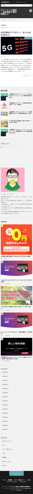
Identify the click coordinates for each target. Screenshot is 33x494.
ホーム (4, 480)
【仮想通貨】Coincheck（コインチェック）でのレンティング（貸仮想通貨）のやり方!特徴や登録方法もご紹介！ (20, 131)
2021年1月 (5, 380)
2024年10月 (5, 372)
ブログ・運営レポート (7, 310)
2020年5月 (5, 413)
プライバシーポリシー (12, 481)
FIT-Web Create (27, 488)
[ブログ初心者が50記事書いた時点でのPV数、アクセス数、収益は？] (4, 123)
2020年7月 (5, 405)
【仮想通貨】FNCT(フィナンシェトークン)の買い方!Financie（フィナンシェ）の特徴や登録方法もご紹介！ (20, 95)
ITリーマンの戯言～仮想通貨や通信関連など (9, 12)
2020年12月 (5, 384)
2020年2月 (5, 425)
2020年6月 (5, 409)
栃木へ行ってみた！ (7, 461)
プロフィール (23, 481)
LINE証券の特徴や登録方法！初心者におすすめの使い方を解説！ (16, 256)
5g (9, 56)
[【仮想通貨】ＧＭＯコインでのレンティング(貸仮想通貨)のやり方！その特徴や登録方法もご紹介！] (4, 114)
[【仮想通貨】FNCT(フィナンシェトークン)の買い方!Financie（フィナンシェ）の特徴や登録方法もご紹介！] (4, 97)
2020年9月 (5, 396)
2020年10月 (5, 392)
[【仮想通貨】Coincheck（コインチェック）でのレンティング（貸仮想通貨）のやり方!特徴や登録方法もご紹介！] (4, 132)
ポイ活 (3, 258)
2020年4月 (5, 417)
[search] (31, 5)
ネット (29, 38)
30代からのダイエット (7, 441)
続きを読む (26, 75)
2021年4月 (5, 376)
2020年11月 (5, 388)
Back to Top (16, 473)
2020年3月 (5, 421)
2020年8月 (5, 400)
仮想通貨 (7, 283)
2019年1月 (5, 429)
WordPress (19, 490)
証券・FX (8, 258)
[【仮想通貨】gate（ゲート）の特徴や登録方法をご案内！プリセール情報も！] (4, 106)
